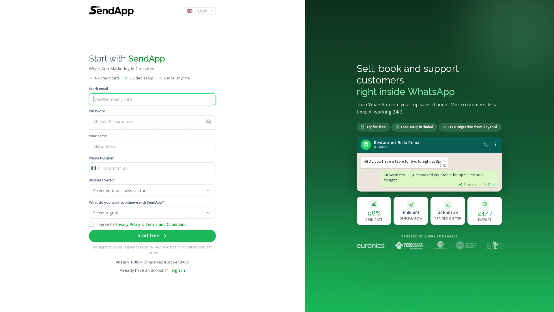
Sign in (178, 270)
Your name (98, 135)
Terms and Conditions (165, 224)
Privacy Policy (127, 224)
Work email (98, 88)
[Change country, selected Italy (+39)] (95, 168)
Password (97, 111)
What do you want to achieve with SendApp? (126, 202)
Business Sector (102, 180)
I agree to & (141, 224)
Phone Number (101, 158)
